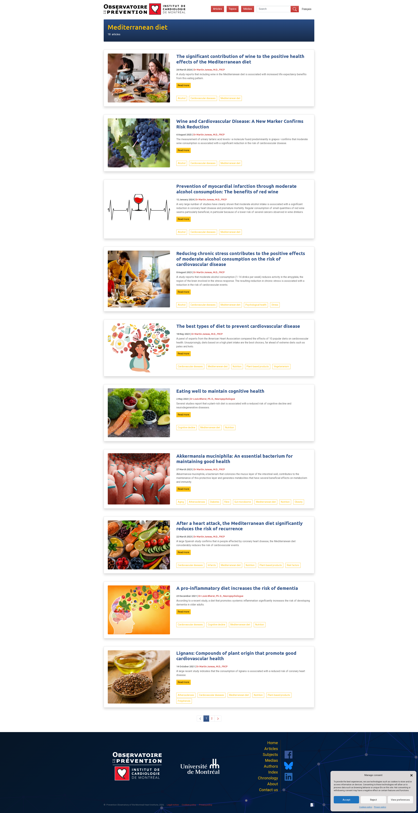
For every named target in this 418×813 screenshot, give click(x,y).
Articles (217, 8)
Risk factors (293, 565)
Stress (275, 304)
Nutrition (237, 366)
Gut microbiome (242, 502)
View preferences (400, 799)
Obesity (299, 502)
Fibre (226, 502)
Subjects (270, 754)
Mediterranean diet (230, 98)
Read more (183, 85)
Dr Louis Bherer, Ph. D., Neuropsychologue (212, 399)
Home (272, 743)
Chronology (268, 778)
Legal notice (173, 805)
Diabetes (214, 502)
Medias (271, 760)
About (272, 784)
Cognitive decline (186, 427)
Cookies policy (365, 807)
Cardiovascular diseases (203, 98)
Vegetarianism (281, 366)
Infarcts (212, 565)
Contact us (268, 790)
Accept (346, 799)
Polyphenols (184, 701)
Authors (271, 766)
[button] (411, 775)
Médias (247, 8)
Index (273, 772)
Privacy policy (380, 807)
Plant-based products (258, 366)
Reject (373, 799)
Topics (232, 8)
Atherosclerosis (197, 502)
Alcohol (181, 98)
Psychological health (255, 304)
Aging (181, 502)
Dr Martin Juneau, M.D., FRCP (209, 69)
